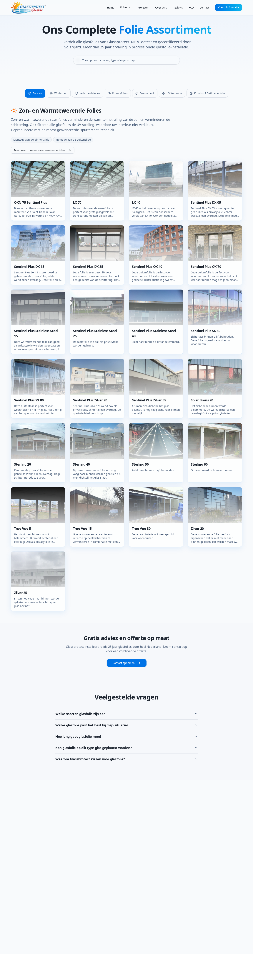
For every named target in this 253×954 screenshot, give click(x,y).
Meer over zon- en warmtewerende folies (39, 150)
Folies (123, 7)
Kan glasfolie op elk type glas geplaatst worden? (93, 748)
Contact (204, 7)
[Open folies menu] (129, 7)
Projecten (143, 7)
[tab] (35, 93)
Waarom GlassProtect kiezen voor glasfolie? (90, 759)
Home (110, 7)
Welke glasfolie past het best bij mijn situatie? (91, 725)
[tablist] (126, 93)
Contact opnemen (124, 663)
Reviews (178, 7)
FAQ (191, 7)
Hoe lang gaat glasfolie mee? (78, 736)
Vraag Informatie (228, 7)
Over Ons (161, 7)
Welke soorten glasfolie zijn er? (80, 714)
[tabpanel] (126, 359)
